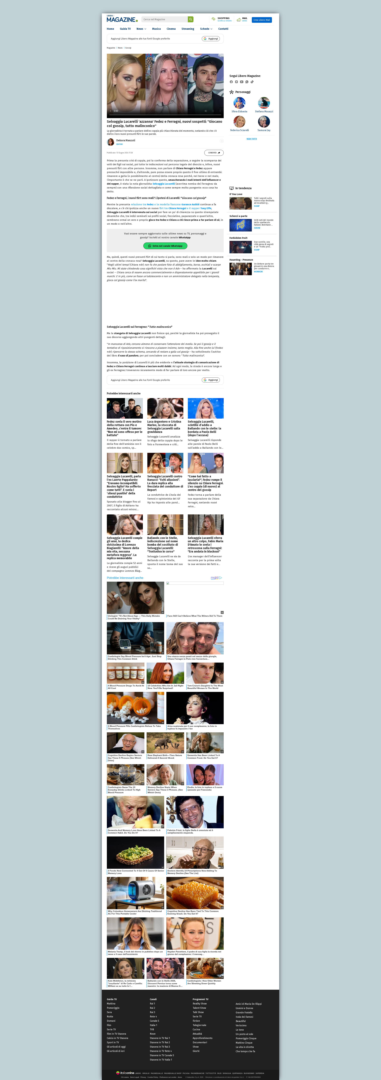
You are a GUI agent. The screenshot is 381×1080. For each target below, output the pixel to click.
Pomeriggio (113, 1008)
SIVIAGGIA (227, 1073)
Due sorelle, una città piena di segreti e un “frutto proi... (263, 244)
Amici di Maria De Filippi (249, 1003)
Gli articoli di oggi (116, 1046)
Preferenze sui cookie (168, 1077)
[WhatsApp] (247, 82)
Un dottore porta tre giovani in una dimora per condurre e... (264, 266)
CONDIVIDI (212, 153)
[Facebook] (231, 82)
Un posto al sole (244, 1034)
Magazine (111, 48)
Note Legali (134, 1077)
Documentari (200, 1042)
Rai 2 (152, 1008)
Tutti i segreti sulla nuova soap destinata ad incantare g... (264, 200)
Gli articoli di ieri (116, 1051)
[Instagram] (236, 82)
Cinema (171, 28)
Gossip (128, 48)
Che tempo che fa (245, 1051)
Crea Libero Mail (262, 20)
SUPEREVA (260, 1073)
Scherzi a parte (238, 216)
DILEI (219, 1073)
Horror (258, 271)
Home (110, 28)
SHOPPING (225, 19)
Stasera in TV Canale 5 (162, 1055)
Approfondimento (202, 1038)
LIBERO (110, 16)
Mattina (111, 1003)
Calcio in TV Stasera (117, 1038)
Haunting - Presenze (241, 259)
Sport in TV (113, 1042)
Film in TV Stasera (116, 1033)
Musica (156, 28)
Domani (111, 1020)
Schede (204, 28)
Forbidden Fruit (238, 238)
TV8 (152, 1029)
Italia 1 (153, 1025)
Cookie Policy (152, 1077)
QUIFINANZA (237, 1073)
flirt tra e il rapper (185, 208)
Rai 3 (152, 1012)
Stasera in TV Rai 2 (160, 1042)
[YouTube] (241, 82)
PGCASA (186, 1073)
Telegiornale (199, 1025)
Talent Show (199, 1008)
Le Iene (240, 1029)
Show (257, 228)
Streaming (188, 28)
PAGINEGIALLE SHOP (172, 1073)
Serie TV (111, 1029)
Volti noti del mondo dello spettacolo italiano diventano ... (263, 222)
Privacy (143, 1077)
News (140, 28)
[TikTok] (252, 82)
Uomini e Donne (244, 1008)
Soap (257, 206)
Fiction (196, 1020)
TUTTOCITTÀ (211, 1073)
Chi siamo (125, 1077)
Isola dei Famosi (244, 1016)
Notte (110, 1016)
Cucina (196, 1029)
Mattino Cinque (244, 1042)
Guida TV (125, 28)
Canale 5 (154, 1020)
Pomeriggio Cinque (246, 1038)
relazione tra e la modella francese (165, 204)
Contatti (223, 28)
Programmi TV (200, 999)
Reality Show (200, 1003)
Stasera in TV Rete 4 (161, 1051)
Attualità (197, 1033)
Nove (153, 1033)
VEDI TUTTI (252, 139)
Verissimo (241, 1025)
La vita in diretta (245, 1047)
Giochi (196, 1051)
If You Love (235, 194)
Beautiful (241, 1021)
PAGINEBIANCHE (197, 1073)
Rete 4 (153, 1016)
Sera (109, 1012)
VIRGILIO (146, 1073)
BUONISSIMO (249, 1073)
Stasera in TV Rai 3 (160, 1046)
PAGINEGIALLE (157, 1073)
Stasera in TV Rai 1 (160, 1038)
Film (109, 1025)
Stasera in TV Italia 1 (161, 1059)
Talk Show (198, 1012)
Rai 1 (152, 1003)
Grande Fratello (244, 1012)
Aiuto (180, 1077)
